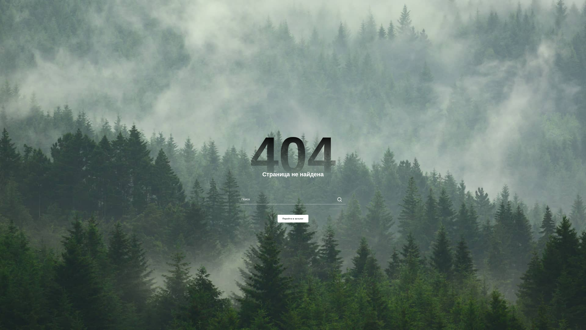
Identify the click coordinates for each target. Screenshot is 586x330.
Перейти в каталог (293, 218)
